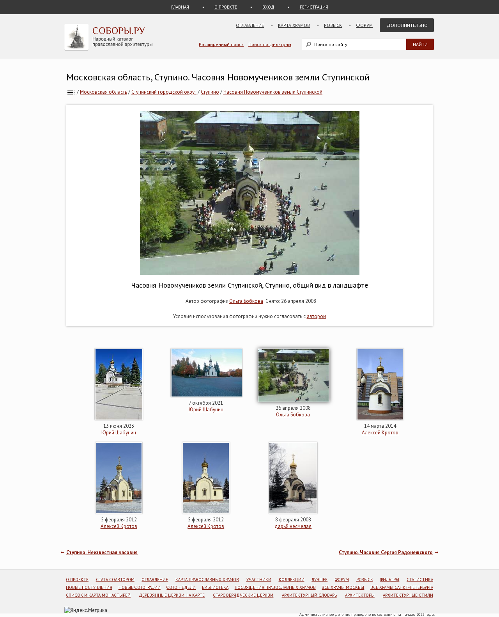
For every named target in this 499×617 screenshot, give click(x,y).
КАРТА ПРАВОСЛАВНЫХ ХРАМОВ (207, 579)
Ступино (210, 92)
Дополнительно (407, 25)
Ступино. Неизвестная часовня (102, 552)
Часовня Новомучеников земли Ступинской (272, 92)
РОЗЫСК (364, 579)
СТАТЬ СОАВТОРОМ (115, 579)
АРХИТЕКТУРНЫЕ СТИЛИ (408, 595)
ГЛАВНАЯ (180, 7)
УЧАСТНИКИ (258, 579)
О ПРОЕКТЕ (225, 7)
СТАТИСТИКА (420, 579)
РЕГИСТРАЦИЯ (314, 7)
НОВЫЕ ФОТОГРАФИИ (140, 587)
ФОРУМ (342, 579)
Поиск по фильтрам (269, 44)
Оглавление (250, 25)
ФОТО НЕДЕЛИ (181, 587)
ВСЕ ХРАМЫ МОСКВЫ (343, 587)
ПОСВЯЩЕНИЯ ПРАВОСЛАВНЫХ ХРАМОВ (275, 587)
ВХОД (268, 7)
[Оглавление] (71, 92)
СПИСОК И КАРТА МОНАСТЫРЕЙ (98, 595)
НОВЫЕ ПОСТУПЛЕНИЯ (89, 587)
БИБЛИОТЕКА (215, 587)
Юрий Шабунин (118, 432)
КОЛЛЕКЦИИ (291, 579)
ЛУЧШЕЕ (319, 579)
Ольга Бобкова (246, 301)
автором (316, 316)
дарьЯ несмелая (292, 526)
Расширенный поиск (221, 44)
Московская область (103, 92)
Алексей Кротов (380, 432)
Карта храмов (294, 25)
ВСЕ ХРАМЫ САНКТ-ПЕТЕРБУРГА (401, 587)
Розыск (333, 25)
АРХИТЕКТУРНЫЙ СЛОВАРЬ (309, 595)
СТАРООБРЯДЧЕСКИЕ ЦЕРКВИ (243, 595)
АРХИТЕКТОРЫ (360, 595)
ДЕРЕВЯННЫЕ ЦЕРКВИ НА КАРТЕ (172, 595)
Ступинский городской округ (163, 92)
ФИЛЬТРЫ (389, 579)
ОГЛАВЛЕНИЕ (155, 579)
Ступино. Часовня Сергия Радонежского (386, 552)
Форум (364, 25)
